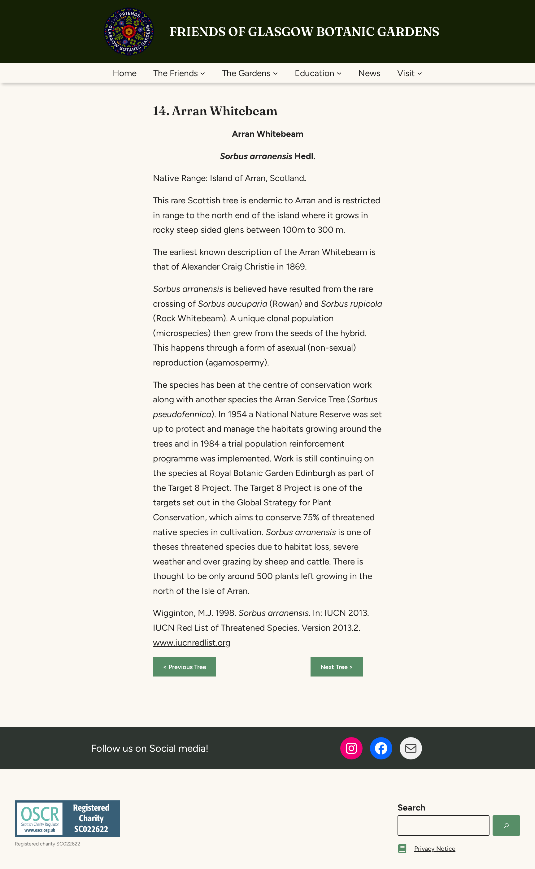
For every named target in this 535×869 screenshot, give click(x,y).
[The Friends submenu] (202, 73)
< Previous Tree (184, 667)
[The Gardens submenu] (275, 73)
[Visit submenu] (419, 73)
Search (411, 807)
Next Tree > (336, 667)
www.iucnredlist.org (191, 642)
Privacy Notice (434, 848)
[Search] (506, 825)
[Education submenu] (339, 73)
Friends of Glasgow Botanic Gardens (304, 31)
